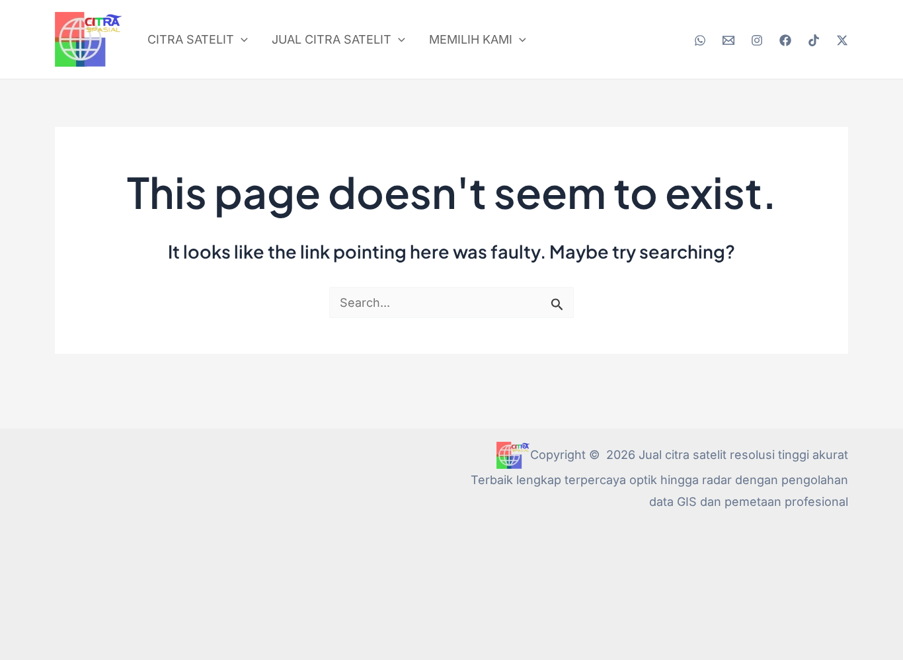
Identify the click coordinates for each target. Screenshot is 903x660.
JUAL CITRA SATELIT (331, 39)
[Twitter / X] (842, 40)
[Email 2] (728, 40)
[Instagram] (757, 40)
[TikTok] (814, 40)
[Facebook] (785, 40)
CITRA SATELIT (190, 39)
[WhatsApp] (700, 40)
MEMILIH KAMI (470, 39)
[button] (241, 39)
